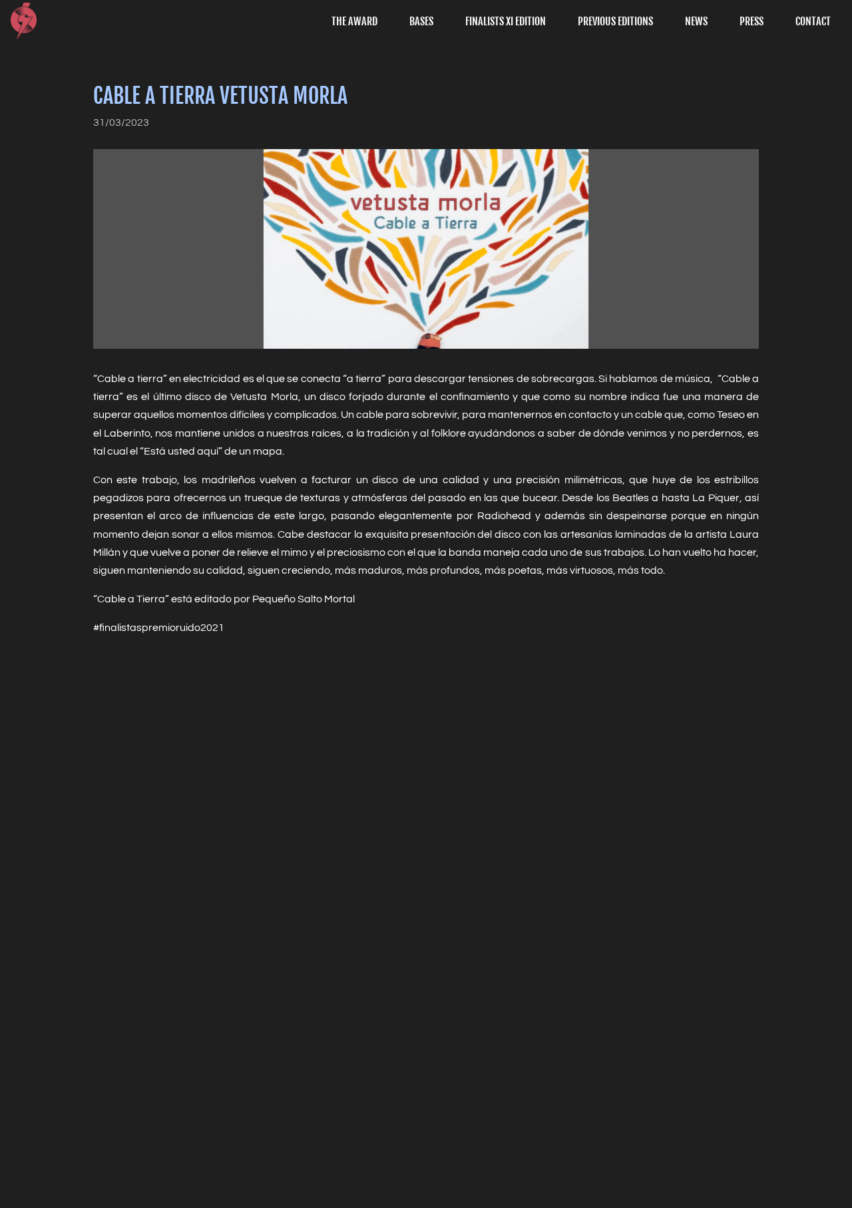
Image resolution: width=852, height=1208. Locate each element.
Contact (813, 21)
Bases (421, 21)
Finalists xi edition (505, 21)
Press (751, 21)
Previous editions (615, 21)
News (696, 21)
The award (354, 21)
